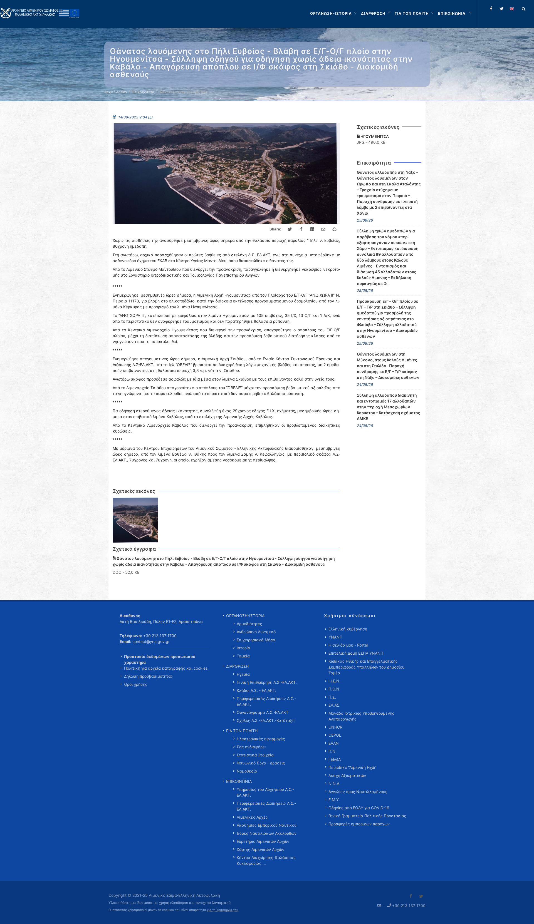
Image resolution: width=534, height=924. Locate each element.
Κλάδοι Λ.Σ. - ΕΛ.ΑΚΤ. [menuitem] (256, 690)
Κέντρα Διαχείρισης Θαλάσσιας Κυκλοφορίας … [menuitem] (266, 860)
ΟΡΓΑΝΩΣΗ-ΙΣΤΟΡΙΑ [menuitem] (245, 615)
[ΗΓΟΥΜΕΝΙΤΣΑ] (135, 520)
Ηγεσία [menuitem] (243, 674)
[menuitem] (455, 13)
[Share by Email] (323, 229)
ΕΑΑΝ (333, 743)
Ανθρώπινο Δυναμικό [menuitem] (256, 631)
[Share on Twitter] (290, 229)
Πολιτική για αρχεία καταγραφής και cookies (165, 668)
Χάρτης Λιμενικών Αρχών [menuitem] (260, 849)
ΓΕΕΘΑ (334, 759)
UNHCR (335, 727)
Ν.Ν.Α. (334, 783)
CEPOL (334, 735)
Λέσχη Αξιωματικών (347, 775)
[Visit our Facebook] (410, 896)
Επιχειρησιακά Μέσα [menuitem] (256, 639)
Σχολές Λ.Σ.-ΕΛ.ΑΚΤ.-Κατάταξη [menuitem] (266, 720)
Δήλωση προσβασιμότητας (148, 676)
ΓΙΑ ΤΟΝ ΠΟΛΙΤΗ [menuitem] (242, 730)
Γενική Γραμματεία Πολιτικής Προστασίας (367, 815)
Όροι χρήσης (135, 684)
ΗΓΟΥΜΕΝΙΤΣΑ (374, 136)
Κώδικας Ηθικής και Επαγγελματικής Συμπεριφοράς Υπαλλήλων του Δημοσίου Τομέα (366, 667)
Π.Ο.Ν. (334, 689)
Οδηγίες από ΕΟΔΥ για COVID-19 (358, 807)
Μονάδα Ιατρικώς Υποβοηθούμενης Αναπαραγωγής (361, 716)
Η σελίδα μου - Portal (348, 645)
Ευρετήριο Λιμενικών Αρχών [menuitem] (263, 841)
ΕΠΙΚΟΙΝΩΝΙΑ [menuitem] (239, 781)
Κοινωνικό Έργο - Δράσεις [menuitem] (261, 763)
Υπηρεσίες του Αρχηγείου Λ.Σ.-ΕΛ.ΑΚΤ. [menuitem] (265, 792)
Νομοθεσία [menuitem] (247, 771)
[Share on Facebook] (301, 229)
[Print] (334, 229)
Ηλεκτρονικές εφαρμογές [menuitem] (261, 738)
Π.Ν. (332, 751)
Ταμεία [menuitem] (243, 656)
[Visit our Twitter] (421, 896)
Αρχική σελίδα (115, 92)
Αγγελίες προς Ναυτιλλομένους (357, 791)
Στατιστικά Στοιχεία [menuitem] (255, 754)
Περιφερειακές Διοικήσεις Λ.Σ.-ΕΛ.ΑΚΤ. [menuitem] (266, 701)
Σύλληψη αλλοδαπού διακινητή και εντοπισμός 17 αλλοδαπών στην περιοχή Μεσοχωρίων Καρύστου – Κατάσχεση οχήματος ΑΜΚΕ (388, 407)
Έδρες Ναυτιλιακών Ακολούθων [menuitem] (266, 833)
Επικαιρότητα (143, 92)
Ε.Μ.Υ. (334, 799)
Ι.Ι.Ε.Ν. (334, 681)
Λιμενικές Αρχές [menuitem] (252, 817)
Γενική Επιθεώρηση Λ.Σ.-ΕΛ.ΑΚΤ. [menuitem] (267, 682)
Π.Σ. (332, 697)
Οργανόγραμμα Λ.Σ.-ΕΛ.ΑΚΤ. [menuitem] (263, 712)
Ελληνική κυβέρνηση (347, 629)
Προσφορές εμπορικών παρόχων (359, 823)
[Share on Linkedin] (312, 229)
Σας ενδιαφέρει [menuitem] (251, 746)
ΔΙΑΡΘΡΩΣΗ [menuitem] (237, 666)
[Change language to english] (511, 8)
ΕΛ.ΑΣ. (334, 705)
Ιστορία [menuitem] (243, 647)
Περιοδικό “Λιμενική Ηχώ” (352, 767)
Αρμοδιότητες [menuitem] (249, 623)
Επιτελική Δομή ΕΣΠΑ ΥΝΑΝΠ (355, 653)
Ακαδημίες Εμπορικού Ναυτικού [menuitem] (266, 825)
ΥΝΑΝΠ (335, 637)
